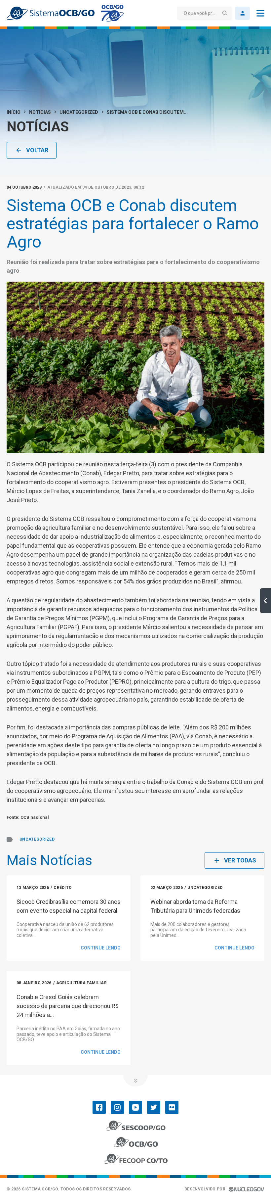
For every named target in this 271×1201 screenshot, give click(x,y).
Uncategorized (78, 112)
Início (13, 112)
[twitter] (153, 1107)
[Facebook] (99, 1107)
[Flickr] (171, 1107)
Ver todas (240, 860)
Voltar (37, 150)
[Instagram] (117, 1107)
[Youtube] (135, 1107)
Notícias (40, 112)
